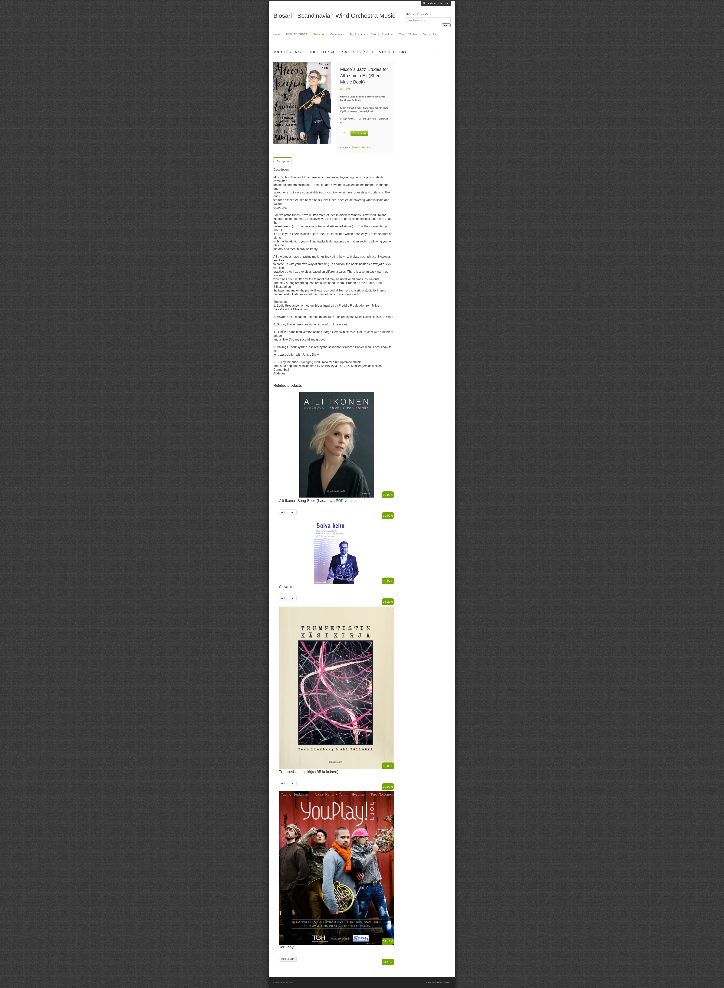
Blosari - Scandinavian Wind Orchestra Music (334, 15)
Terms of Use (408, 34)
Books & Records (361, 147)
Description (282, 161)
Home (277, 34)
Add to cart (359, 133)
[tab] (282, 161)
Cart (373, 34)
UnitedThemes (444, 982)
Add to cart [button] (288, 512)
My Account (357, 34)
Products (319, 34)
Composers (337, 34)
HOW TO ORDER (297, 34)
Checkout (388, 34)
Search (446, 25)
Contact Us (430, 34)
